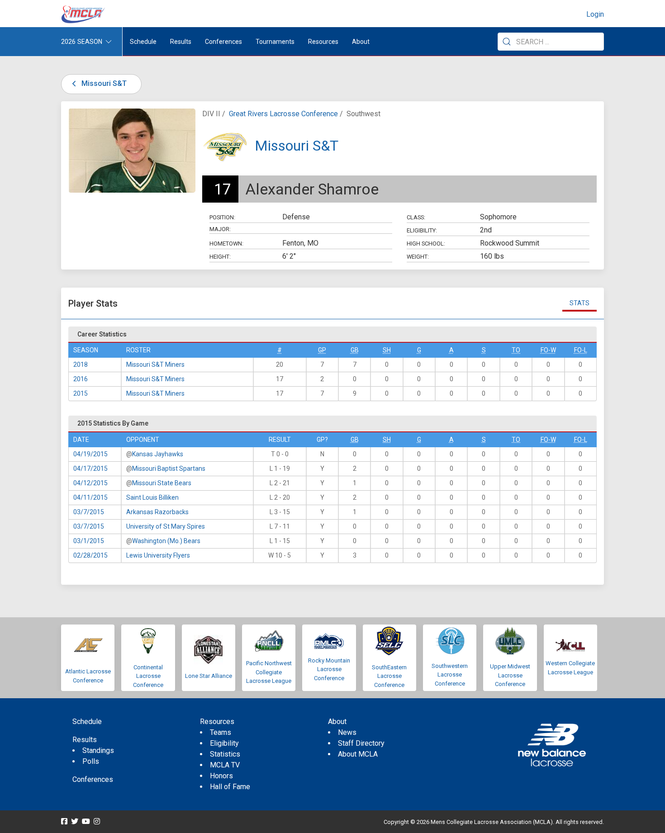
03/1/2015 (88, 540)
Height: (220, 256)
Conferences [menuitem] (92, 779)
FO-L (580, 350)
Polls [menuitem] (90, 761)
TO (516, 350)
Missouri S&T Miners (155, 364)
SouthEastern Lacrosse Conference (389, 676)
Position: (222, 217)
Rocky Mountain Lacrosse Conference (329, 669)
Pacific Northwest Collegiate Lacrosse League (269, 672)
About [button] (361, 41)
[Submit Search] (507, 42)
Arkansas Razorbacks (157, 512)
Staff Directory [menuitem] (361, 743)
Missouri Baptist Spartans (168, 468)
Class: (416, 217)
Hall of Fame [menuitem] (230, 786)
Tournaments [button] (275, 41)
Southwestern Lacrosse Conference (450, 675)
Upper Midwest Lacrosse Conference (510, 675)
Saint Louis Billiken (152, 497)
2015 (80, 393)
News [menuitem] (347, 732)
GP (322, 350)
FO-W (548, 350)
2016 (80, 379)
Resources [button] (323, 41)
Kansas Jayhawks (157, 454)
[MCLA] (83, 14)
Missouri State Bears (161, 483)
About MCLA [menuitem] (358, 754)
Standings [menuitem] (98, 750)
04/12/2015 (90, 483)
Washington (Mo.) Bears (166, 540)
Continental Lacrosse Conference (148, 676)
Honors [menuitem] (221, 775)
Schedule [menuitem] (143, 41)
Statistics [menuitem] (225, 754)
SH (387, 350)
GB (355, 350)
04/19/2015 (90, 454)
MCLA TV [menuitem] (225, 765)
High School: (426, 243)
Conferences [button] (223, 41)
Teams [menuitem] (220, 732)
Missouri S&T (103, 83)
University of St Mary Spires (165, 526)
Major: (220, 229)
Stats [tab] (579, 303)
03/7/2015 (88, 512)
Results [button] (180, 41)
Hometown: (226, 243)
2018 (80, 364)
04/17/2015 (90, 468)
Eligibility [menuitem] (224, 743)
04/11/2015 (90, 497)
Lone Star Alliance (208, 675)
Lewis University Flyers (158, 555)
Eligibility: (422, 230)
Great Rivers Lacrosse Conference (283, 113)
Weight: (418, 256)
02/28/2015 (90, 555)
